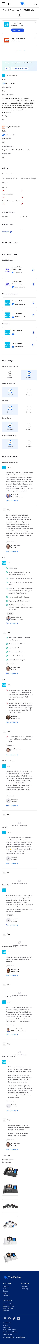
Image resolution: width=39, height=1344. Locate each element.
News (4, 1293)
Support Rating (6, 418)
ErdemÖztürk (14, 716)
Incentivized (9, 541)
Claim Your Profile (8, 1306)
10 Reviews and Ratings (17, 41)
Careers (5, 1291)
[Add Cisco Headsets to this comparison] (33, 303)
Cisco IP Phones (16, 23)
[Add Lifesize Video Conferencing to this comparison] (33, 270)
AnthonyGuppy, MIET (16, 1028)
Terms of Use (7, 1323)
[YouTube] (4, 1318)
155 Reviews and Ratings (17, 25)
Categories (24, 1286)
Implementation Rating (9, 435)
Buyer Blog (24, 1289)
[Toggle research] (9, 4)
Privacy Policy (7, 1327)
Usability (5, 401)
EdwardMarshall (15, 969)
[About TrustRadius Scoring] (3, 83)
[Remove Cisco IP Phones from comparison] (35, 22)
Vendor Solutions (8, 1304)
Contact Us (6, 1295)
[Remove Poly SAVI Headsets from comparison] (35, 38)
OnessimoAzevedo (16, 545)
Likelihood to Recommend (10, 366)
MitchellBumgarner (16, 617)
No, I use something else (19, 68)
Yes (7, 68)
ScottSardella (14, 494)
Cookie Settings (7, 1334)
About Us (6, 1286)
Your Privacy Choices (9, 1329)
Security (5, 1325)
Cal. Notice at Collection (10, 1332)
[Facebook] (9, 1318)
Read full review (11, 500)
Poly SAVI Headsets (18, 39)
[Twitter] (14, 1318)
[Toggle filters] (4, 4)
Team (4, 1289)
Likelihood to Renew (8, 383)
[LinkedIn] (18, 1318)
